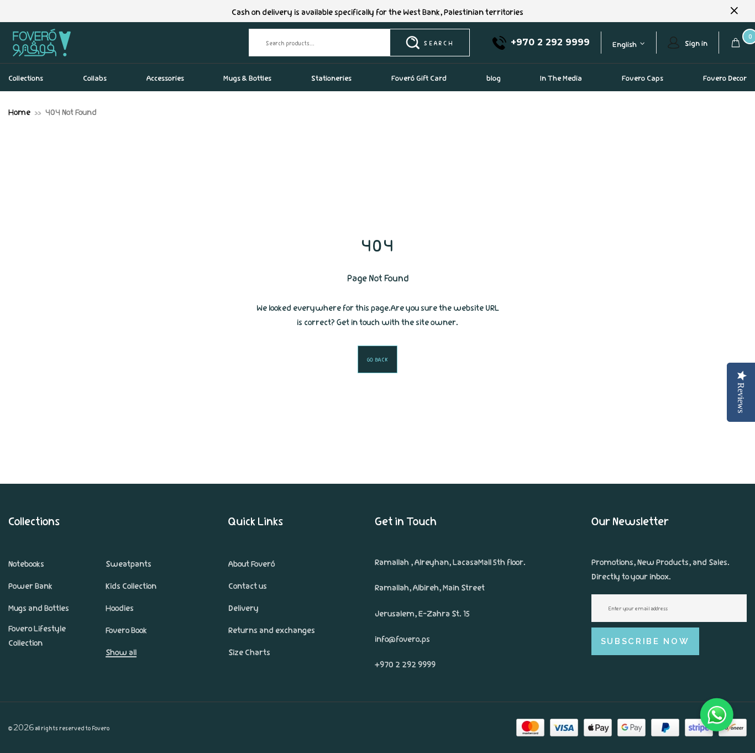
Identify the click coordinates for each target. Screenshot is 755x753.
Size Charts (249, 651)
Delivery (243, 607)
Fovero (67, 42)
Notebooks (26, 563)
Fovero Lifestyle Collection (37, 634)
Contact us (247, 585)
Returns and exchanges (271, 629)
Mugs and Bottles (38, 607)
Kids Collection (131, 585)
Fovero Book (126, 629)
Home (19, 111)
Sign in (696, 42)
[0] (735, 42)
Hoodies (120, 607)
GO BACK (378, 359)
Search (438, 43)
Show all (121, 651)
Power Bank (30, 585)
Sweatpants (128, 563)
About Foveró (251, 563)
